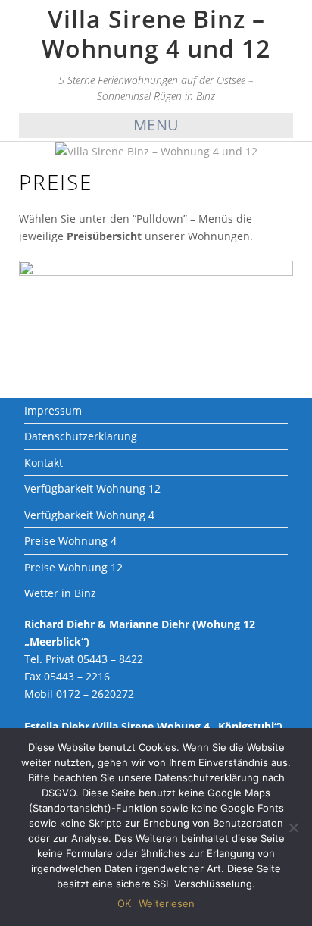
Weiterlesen (167, 903)
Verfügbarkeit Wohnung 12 (92, 488)
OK (124, 903)
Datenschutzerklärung (80, 436)
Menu (156, 124)
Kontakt (43, 462)
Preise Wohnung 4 (70, 540)
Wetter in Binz (60, 593)
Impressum (53, 410)
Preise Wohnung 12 (73, 567)
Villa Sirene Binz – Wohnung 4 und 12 (156, 33)
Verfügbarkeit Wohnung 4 (89, 515)
